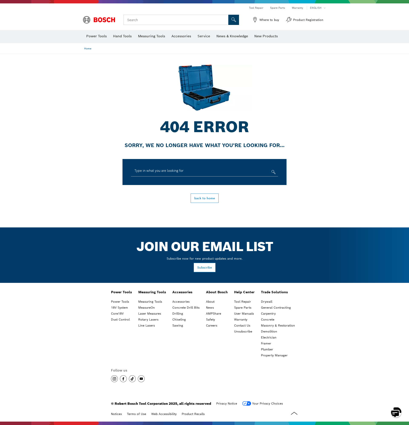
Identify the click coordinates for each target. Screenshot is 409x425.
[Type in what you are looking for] (273, 173)
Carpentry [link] (268, 313)
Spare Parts (277, 7)
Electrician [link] (269, 337)
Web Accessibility (164, 414)
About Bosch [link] (217, 292)
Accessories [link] (182, 292)
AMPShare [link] (213, 313)
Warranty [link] (240, 319)
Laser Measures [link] (149, 313)
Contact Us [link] (242, 325)
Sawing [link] (177, 325)
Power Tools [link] (121, 292)
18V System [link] (119, 307)
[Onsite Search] (233, 20)
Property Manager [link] (274, 355)
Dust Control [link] (120, 319)
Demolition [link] (269, 331)
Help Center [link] (244, 292)
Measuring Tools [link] (152, 292)
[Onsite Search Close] (224, 19)
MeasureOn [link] (146, 307)
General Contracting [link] (276, 307)
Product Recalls (193, 414)
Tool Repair (256, 7)
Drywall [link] (266, 302)
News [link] (210, 307)
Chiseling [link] (179, 319)
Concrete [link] (267, 319)
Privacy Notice (226, 403)
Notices (116, 414)
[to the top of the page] (402, 399)
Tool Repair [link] (242, 302)
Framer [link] (266, 343)
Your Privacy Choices (267, 403)
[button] (114, 378)
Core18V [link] (117, 313)
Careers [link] (211, 325)
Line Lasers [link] (146, 325)
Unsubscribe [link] (243, 331)
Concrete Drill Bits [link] (186, 307)
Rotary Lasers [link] (148, 319)
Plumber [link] (267, 349)
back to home (204, 198)
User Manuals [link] (244, 313)
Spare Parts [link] (242, 307)
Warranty (297, 7)
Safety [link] (210, 319)
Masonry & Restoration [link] (278, 325)
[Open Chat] (396, 412)
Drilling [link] (177, 313)
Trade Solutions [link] (274, 292)
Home (87, 48)
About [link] (210, 302)
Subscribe (204, 267)
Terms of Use (136, 414)
